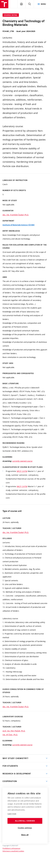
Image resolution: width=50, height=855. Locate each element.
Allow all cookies (25, 821)
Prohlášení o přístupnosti (11, 848)
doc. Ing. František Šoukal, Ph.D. (16, 215)
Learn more (12, 814)
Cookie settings (25, 828)
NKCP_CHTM (22, 486)
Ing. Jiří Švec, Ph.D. (10, 734)
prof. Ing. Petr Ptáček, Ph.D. (14, 731)
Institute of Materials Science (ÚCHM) (19, 225)
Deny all (25, 835)
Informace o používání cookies (13, 851)
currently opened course (22, 461)
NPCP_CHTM (22, 471)
